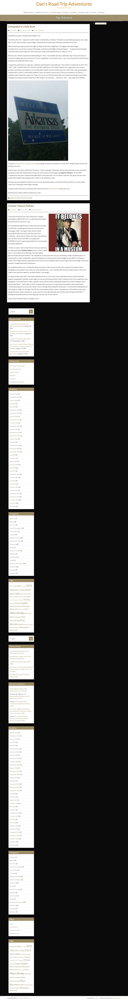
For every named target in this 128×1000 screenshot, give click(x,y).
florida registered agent (17, 689)
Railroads (12, 554)
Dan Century (13, 30)
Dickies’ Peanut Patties (21, 205)
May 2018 (13, 468)
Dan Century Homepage (17, 366)
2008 (14, 586)
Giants (17, 603)
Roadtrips (73, 12)
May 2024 (13, 407)
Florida (27, 599)
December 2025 (15, 397)
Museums (66, 12)
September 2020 (15, 452)
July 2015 (13, 503)
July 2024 (13, 403)
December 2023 (15, 410)
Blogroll (12, 522)
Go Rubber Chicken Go (17, 382)
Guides (24, 603)
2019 (28, 589)
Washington (24, 627)
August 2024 (14, 400)
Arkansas (17, 596)
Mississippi (21, 609)
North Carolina (15, 617)
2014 (25, 586)
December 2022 (15, 419)
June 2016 (13, 484)
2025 (29, 594)
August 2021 (14, 439)
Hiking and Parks (28, 12)
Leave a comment (39, 30)
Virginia (17, 627)
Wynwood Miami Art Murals (18, 691)
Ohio (23, 617)
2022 (17, 593)
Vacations (13, 573)
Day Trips (93, 12)
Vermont (12, 627)
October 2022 (14, 423)
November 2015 (15, 497)
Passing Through (83, 12)
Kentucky (18, 606)
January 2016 (14, 490)
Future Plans (14, 531)
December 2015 (15, 493)
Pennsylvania (15, 620)
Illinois (12, 606)
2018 (22, 590)
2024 (25, 594)
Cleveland (27, 596)
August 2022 (14, 429)
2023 (21, 594)
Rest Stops (101, 12)
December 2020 (15, 445)
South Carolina (28, 624)
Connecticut (13, 600)
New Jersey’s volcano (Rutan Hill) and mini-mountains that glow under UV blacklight (21, 346)
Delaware (20, 600)
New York (28, 613)
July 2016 (13, 481)
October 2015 (14, 500)
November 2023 (15, 413)
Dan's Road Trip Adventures (64, 4)
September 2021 (15, 436)
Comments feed (15, 930)
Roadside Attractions (41, 12)
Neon (27, 609)
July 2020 (13, 455)
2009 (19, 586)
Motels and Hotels (15, 198)
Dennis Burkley (53, 189)
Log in (11, 924)
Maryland (26, 606)
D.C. (17, 600)
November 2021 (15, 432)
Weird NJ (12, 375)
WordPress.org (14, 933)
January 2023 (14, 416)
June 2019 (13, 458)
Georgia (12, 603)
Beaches (12, 518)
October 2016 (14, 477)
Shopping (13, 570)
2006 (11, 586)
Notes (12, 547)
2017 (17, 590)
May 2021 (13, 442)
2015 (29, 585)
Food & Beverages (55, 12)
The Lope (13, 379)
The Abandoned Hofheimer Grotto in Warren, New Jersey (20, 696)
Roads (12, 560)
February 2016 (14, 487)
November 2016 (15, 474)
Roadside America (15, 369)
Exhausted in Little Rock (21, 26)
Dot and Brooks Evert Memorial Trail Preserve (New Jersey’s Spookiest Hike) (21, 711)
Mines (16, 609)
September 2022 (15, 426)
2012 (22, 586)
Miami (12, 609)
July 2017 (13, 471)
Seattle (21, 624)
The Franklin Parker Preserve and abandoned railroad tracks (20, 704)
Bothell (22, 596)
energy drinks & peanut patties (25, 163)
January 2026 (14, 394)
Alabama (12, 596)
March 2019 (13, 461)
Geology (12, 534)
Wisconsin (13, 630)
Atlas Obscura (14, 372)
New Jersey (17, 613)
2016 (12, 590)
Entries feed (13, 927)
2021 (12, 593)
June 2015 (13, 506)
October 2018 (14, 464)
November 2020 (15, 448)
